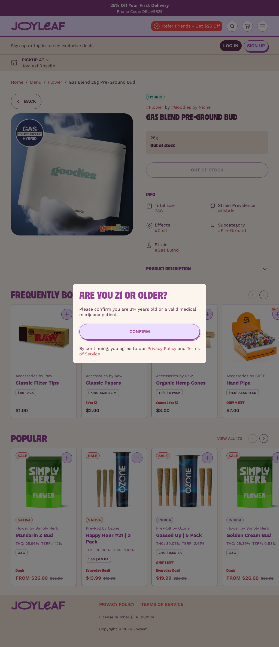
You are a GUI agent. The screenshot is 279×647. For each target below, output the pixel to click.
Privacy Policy (161, 348)
